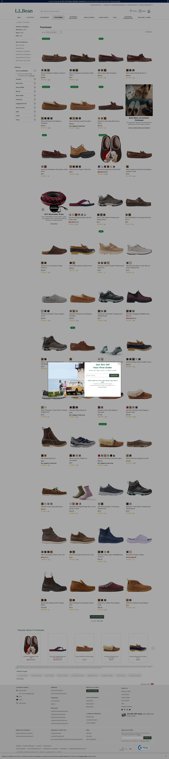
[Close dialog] (118, 364)
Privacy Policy (102, 387)
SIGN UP (114, 375)
